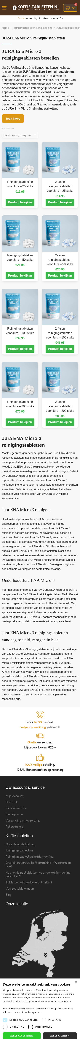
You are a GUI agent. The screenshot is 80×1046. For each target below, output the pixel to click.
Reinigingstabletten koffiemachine (32, 27)
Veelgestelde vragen (20, 888)
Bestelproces (15, 814)
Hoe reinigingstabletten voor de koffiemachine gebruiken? (38, 874)
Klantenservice (16, 808)
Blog (9, 894)
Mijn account (15, 796)
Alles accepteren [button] (21, 1035)
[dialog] (40, 1012)
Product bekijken (20, 202)
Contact (11, 802)
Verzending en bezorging (23, 820)
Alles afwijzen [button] (60, 1035)
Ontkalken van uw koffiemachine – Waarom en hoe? (38, 864)
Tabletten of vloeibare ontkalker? (29, 882)
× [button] (75, 982)
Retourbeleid (14, 826)
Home (5, 27)
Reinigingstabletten (19, 850)
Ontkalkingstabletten (20, 844)
